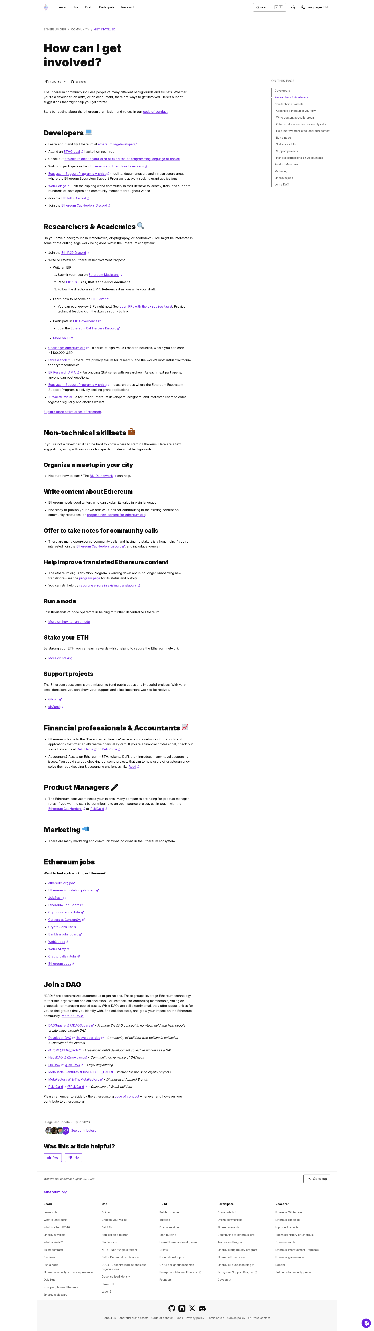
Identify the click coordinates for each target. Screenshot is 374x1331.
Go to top (320, 1179)
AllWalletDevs (60, 397)
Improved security (287, 1227)
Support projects (287, 151)
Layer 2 (106, 1291)
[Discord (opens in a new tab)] (202, 1308)
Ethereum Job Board (65, 905)
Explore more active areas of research (72, 412)
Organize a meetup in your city (296, 110)
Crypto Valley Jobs (64, 956)
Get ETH (107, 1227)
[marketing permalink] (42, 829)
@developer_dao (90, 1038)
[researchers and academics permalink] (42, 226)
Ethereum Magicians (105, 275)
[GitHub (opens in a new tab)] (171, 1308)
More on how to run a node (69, 622)
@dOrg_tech (70, 1050)
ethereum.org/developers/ (117, 144)
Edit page (78, 81)
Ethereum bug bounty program (237, 1249)
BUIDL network (103, 476)
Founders (166, 1279)
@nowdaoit (77, 1057)
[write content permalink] (42, 491)
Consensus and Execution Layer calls (117, 166)
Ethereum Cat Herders (66, 809)
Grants (164, 1249)
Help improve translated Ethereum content (303, 130)
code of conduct (155, 112)
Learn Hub (50, 1212)
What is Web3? (53, 1242)
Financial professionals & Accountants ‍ (299, 157)
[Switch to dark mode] (293, 7)
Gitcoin (55, 699)
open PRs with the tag (146, 306)
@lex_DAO (74, 1065)
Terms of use (215, 1317)
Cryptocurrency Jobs (66, 912)
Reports (280, 1264)
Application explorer (115, 1234)
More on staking (60, 658)
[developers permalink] (42, 132)
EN (317, 7)
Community (80, 29)
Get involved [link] (104, 29)
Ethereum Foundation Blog (236, 1264)
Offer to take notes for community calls (301, 124)
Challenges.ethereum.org (68, 348)
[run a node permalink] (42, 601)
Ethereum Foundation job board (73, 890)
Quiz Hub (50, 1279)
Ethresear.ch (59, 360)
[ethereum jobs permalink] (42, 862)
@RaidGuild (77, 1087)
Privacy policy (195, 1317)
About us (110, 1317)
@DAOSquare (82, 1025)
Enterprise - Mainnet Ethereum (180, 1272)
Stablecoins (109, 1242)
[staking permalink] (42, 637)
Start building (168, 1234)
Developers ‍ (283, 90)
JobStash (57, 898)
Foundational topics (172, 1257)
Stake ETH (108, 1284)
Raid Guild (57, 1087)
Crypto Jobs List (62, 927)
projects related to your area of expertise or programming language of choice (122, 159)
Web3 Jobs (58, 942)
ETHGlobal (73, 152)
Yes (55, 1157)
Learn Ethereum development (179, 1242)
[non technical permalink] (42, 432)
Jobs (179, 1317)
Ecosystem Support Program (237, 1272)
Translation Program (230, 1242)
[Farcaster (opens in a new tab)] (181, 1308)
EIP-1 (71, 282)
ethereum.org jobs (61, 883)
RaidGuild (99, 809)
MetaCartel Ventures (65, 1072)
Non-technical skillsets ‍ (289, 104)
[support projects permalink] (42, 674)
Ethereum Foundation (231, 1257)
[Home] (46, 7)
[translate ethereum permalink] (42, 562)
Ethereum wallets (54, 1234)
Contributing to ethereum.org (236, 1234)
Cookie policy (236, 1317)
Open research (285, 1242)
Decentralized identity (116, 1276)
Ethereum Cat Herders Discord (85, 205)
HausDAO (57, 1057)
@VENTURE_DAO (98, 1072)
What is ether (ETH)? (57, 1227)
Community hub (227, 1212)
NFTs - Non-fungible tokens (120, 1249)
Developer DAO (61, 1038)
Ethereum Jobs (61, 963)
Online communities (230, 1219)
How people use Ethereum (61, 1287)
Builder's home (169, 1212)
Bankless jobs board (65, 934)
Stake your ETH (286, 144)
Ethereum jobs (284, 177)
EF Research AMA (63, 372)
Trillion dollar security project (294, 1272)
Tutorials (165, 1219)
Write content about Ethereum (295, 117)
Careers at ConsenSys (66, 920)
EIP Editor (100, 299)
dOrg (53, 1050)
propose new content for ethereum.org (116, 515)
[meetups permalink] (42, 465)
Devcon (224, 1279)
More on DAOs (73, 1016)
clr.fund (55, 707)
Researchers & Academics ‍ (292, 97)
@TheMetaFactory (87, 1079)
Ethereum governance (289, 1257)
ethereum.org (55, 29)
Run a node (283, 137)
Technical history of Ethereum (294, 1234)
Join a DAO (282, 184)
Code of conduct (162, 1317)
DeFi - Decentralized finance (120, 1257)
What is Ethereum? (55, 1219)
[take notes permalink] (42, 530)
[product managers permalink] (42, 787)
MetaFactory (59, 1079)
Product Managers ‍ (287, 164)
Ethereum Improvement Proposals (297, 1249)
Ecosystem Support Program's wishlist (78, 174)
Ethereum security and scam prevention (69, 1272)
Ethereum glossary (55, 1294)
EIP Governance (87, 321)
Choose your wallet (114, 1219)
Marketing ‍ (281, 171)
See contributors (83, 1130)
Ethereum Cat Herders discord (100, 546)
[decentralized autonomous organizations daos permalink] (42, 984)
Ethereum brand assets (133, 1317)
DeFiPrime (111, 749)
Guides (106, 1212)
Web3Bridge (59, 186)
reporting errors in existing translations (109, 585)
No (76, 1157)
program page (89, 578)
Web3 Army (58, 949)
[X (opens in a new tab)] (192, 1308)
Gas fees (49, 1257)
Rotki (134, 766)
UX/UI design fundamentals (177, 1264)
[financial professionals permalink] (42, 727)
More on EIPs (63, 338)
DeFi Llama (87, 749)
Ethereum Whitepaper (289, 1212)
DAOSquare (58, 1025)
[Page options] (65, 81)
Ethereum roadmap (287, 1219)
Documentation (169, 1227)
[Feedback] (366, 1323)
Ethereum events (228, 1227)
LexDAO (56, 1065)
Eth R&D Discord (75, 198)
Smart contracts (54, 1249)
